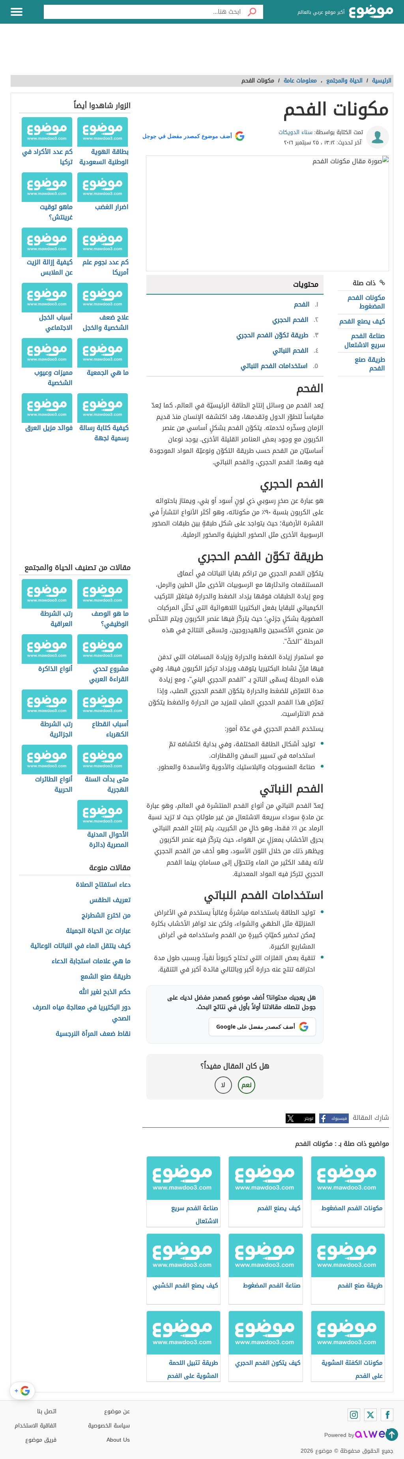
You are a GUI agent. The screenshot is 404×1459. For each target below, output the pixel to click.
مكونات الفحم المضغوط (366, 301)
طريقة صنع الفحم (370, 363)
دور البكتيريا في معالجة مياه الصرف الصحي (82, 1013)
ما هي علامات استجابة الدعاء (91, 961)
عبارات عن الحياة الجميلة (98, 931)
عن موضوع (117, 1411)
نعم (246, 1085)
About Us (118, 1440)
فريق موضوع (40, 1440)
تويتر (309, 1118)
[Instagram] (354, 1415)
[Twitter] (370, 1415)
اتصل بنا (46, 1411)
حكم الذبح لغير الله (105, 992)
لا (223, 1085)
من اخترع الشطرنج (106, 915)
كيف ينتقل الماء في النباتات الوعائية (80, 946)
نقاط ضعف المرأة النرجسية (93, 1034)
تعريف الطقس (110, 900)
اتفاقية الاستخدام (35, 1425)
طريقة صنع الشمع (105, 977)
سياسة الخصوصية (109, 1425)
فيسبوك (339, 1118)
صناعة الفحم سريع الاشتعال (364, 340)
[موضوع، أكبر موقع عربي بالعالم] (371, 12)
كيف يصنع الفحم (362, 321)
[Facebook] (387, 1415)
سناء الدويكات (295, 132)
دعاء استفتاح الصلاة (103, 885)
